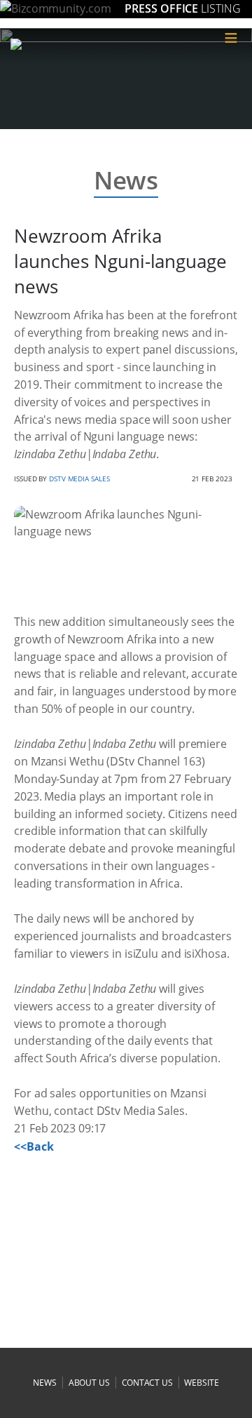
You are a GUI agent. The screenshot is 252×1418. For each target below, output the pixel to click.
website (201, 1383)
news (45, 1383)
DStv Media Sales (79, 478)
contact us (147, 1383)
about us (89, 1383)
